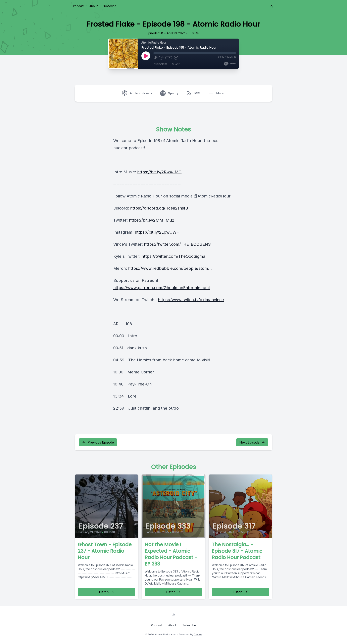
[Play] (145, 55)
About (93, 6)
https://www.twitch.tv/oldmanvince (191, 299)
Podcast (79, 6)
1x (168, 57)
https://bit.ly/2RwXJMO (159, 172)
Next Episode (249, 442)
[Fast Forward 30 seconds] (176, 58)
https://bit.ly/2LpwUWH (157, 232)
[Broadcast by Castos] (230, 64)
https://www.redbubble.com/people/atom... (170, 268)
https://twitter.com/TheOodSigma (173, 256)
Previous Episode (101, 442)
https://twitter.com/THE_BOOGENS (177, 244)
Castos (198, 634)
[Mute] (155, 57)
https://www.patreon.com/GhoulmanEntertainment (161, 287)
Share (176, 64)
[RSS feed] (271, 6)
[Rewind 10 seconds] (161, 58)
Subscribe (109, 6)
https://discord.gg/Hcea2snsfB (159, 208)
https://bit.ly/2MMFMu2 (151, 220)
